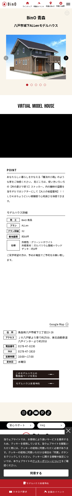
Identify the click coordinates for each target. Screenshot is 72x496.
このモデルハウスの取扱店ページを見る (26, 374)
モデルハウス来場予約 (28, 383)
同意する (36, 473)
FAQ (42, 425)
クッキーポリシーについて (46, 461)
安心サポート (17, 425)
